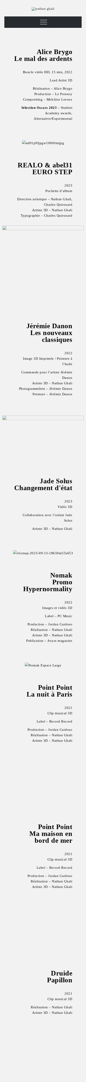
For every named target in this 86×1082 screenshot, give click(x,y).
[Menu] (43, 22)
